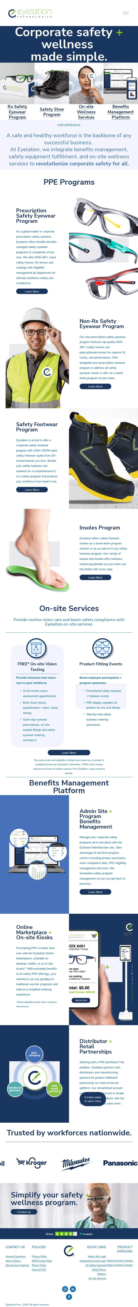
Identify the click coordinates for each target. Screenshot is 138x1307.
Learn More (32, 291)
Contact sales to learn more (92, 1099)
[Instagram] (65, 1289)
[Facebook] (69, 1297)
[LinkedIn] (73, 1289)
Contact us (24, 1212)
